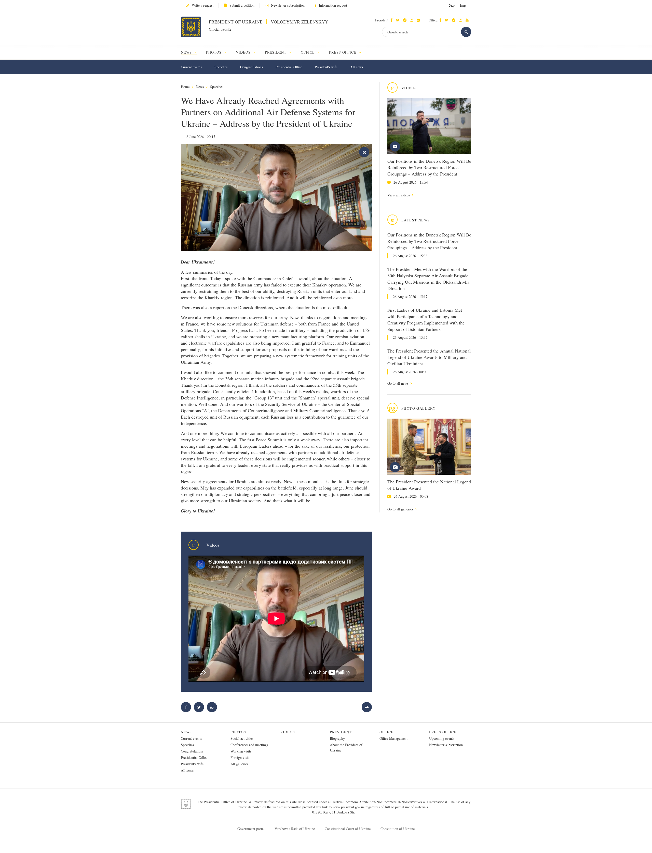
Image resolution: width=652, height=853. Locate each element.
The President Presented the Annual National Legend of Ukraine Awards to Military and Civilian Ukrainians (429, 357)
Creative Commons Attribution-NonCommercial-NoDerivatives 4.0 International (389, 801)
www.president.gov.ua (349, 807)
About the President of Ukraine (346, 747)
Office (386, 732)
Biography (337, 738)
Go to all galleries (400, 509)
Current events (191, 67)
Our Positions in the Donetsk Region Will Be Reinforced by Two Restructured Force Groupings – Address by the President (429, 167)
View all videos (399, 195)
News (200, 86)
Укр (452, 5)
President (341, 732)
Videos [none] (244, 52)
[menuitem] (191, 52)
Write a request (202, 5)
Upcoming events (441, 738)
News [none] (187, 52)
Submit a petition (241, 5)
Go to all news (398, 383)
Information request (333, 5)
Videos (287, 732)
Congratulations (251, 67)
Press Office (442, 732)
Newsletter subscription (288, 5)
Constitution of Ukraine (398, 828)
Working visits (240, 751)
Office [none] (308, 52)
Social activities (241, 738)
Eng (463, 5)
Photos (238, 732)
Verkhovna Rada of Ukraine (295, 828)
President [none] (276, 52)
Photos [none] (214, 52)
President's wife (326, 67)
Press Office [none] (343, 52)
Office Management (393, 738)
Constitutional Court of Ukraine (348, 828)
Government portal (251, 828)
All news (356, 67)
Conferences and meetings (249, 744)
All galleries (239, 763)
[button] (399, 20)
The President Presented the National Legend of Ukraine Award (429, 485)
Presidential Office (289, 67)
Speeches (220, 67)
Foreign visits (240, 757)
